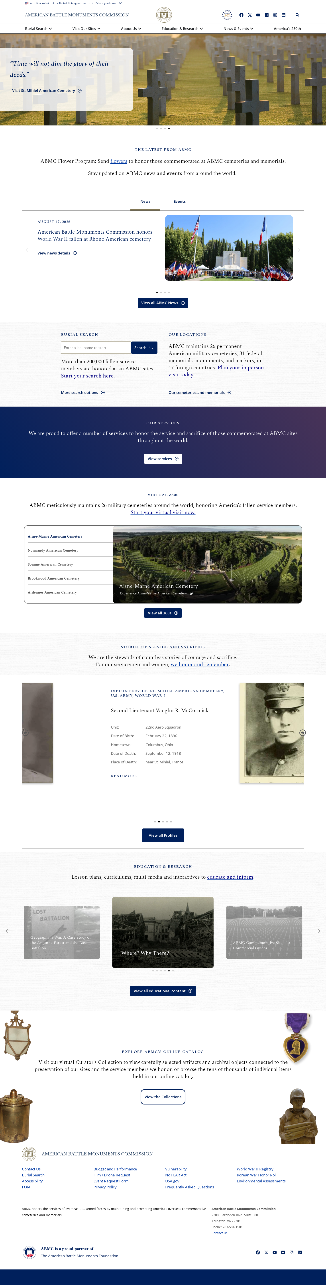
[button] (157, 128)
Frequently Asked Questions (189, 1187)
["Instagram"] (275, 15)
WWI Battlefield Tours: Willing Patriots (145, 239)
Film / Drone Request (112, 1175)
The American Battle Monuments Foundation (79, 1255)
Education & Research (163, 867)
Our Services (162, 423)
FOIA (26, 1187)
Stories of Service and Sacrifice (163, 647)
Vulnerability (176, 1169)
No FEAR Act (176, 1175)
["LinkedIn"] (283, 15)
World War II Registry (255, 1169)
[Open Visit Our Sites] (99, 28)
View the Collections (163, 1096)
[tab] (145, 202)
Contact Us (31, 1169)
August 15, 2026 (116, 221)
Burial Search (79, 335)
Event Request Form (111, 1181)
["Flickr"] (266, 15)
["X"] (249, 15)
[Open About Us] (139, 28)
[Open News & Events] (251, 28)
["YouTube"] (258, 15)
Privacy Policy (105, 1187)
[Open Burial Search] (50, 28)
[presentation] (24, 732)
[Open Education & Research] (201, 28)
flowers (118, 161)
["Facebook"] (241, 15)
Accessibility (32, 1181)
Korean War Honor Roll (257, 1175)
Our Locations (187, 335)
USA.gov (172, 1181)
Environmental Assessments (261, 1181)
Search (140, 347)
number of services (105, 433)
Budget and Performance (115, 1169)
